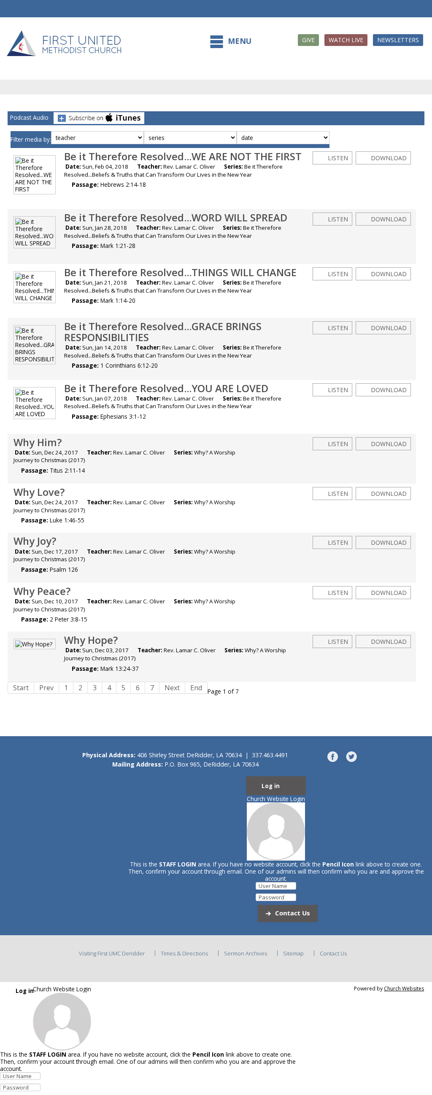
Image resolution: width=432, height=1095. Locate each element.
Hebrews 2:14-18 (123, 184)
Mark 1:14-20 (117, 300)
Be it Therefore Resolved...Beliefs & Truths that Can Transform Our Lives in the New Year (173, 170)
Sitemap (293, 953)
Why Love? (39, 492)
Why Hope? (91, 640)
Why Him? (38, 442)
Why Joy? (35, 541)
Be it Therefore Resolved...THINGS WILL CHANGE (180, 272)
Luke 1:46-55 (67, 520)
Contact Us (292, 913)
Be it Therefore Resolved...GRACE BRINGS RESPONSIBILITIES (163, 332)
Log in (271, 786)
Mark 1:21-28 (117, 246)
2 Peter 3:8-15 (68, 619)
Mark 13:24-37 (119, 669)
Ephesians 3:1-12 (123, 416)
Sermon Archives (245, 953)
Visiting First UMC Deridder (112, 953)
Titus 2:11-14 (67, 470)
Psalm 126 (64, 569)
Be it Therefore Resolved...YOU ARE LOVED (166, 388)
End (196, 687)
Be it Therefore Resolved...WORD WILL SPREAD (175, 217)
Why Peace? (42, 591)
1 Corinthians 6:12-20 (129, 365)
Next (172, 687)
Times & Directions (184, 953)
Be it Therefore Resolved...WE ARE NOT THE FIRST (183, 156)
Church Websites (404, 988)
